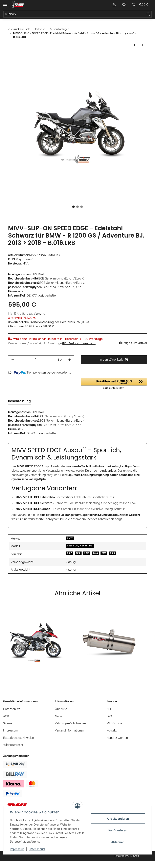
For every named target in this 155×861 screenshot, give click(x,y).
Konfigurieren (117, 830)
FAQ (109, 716)
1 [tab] (73, 207)
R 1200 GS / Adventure (79, 545)
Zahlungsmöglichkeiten (70, 723)
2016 (112, 553)
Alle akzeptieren (118, 818)
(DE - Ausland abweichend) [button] (79, 343)
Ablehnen (118, 842)
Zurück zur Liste (20, 29)
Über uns (61, 709)
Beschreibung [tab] (19, 401)
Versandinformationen (69, 730)
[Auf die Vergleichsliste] (128, 66)
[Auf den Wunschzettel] (138, 66)
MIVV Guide (114, 723)
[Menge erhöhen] (69, 360)
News (58, 716)
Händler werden (117, 737)
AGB (6, 716)
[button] (114, 4)
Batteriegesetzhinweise (18, 737)
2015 (104, 553)
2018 (78, 553)
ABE (109, 709)
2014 (95, 553)
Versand (39, 314)
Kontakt (112, 730)
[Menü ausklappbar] (5, 2)
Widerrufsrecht (13, 744)
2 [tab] (77, 207)
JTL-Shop (133, 856)
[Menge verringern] (12, 360)
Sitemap (8, 723)
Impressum (17, 849)
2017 (69, 553)
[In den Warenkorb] (11, 56)
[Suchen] (148, 14)
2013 (86, 553)
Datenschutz (37, 849)
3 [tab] (81, 207)
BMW (70, 538)
